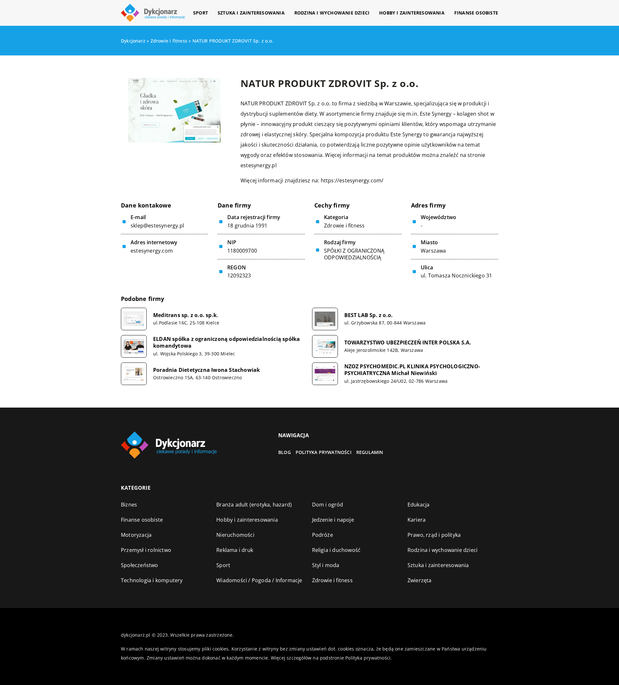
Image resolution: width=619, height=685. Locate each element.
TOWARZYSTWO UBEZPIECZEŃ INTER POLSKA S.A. (407, 342)
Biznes (129, 504)
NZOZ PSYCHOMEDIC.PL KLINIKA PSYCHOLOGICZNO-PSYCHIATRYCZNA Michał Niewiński (412, 370)
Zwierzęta (420, 580)
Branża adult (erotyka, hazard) (254, 504)
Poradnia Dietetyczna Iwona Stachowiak (206, 370)
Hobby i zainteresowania (412, 13)
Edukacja (419, 504)
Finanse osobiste (476, 13)
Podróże (322, 534)
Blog (284, 452)
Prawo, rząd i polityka (434, 534)
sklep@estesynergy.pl (157, 225)
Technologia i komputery (152, 580)
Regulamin (369, 452)
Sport (200, 13)
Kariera (417, 519)
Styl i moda (325, 565)
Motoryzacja (136, 534)
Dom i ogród (327, 504)
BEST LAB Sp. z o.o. (368, 315)
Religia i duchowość (336, 550)
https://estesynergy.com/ (352, 180)
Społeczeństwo (139, 565)
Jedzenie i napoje (333, 519)
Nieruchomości (235, 534)
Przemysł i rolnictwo (146, 550)
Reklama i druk (234, 550)
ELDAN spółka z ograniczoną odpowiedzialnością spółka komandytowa (226, 342)
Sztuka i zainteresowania (251, 13)
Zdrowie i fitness (344, 225)
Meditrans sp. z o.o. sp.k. (185, 315)
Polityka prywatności (323, 452)
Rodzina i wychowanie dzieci (331, 13)
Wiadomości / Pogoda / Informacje (259, 580)
